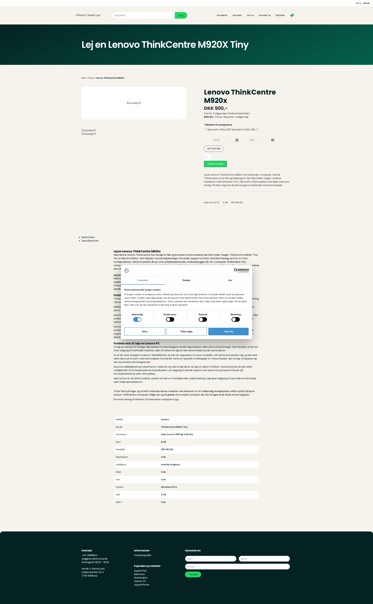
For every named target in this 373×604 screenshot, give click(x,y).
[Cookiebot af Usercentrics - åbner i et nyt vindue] (236, 270)
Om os (250, 15)
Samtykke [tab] (143, 280)
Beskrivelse (88, 237)
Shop (91, 77)
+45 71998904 (89, 555)
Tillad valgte (186, 331)
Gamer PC (140, 581)
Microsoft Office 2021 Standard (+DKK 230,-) (232, 129)
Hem (84, 77)
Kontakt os (265, 15)
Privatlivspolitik (142, 555)
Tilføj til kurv (215, 163)
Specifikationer (90, 240)
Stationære (140, 577)
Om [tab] (230, 280)
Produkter (222, 15)
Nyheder (280, 15)
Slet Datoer (213, 148)
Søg (181, 15)
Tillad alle (228, 331)
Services (237, 15)
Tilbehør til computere (218, 125)
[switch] (170, 319)
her (177, 399)
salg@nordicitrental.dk (95, 558)
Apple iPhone (141, 584)
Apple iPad (140, 570)
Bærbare (139, 574)
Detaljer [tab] (187, 280)
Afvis (144, 331)
